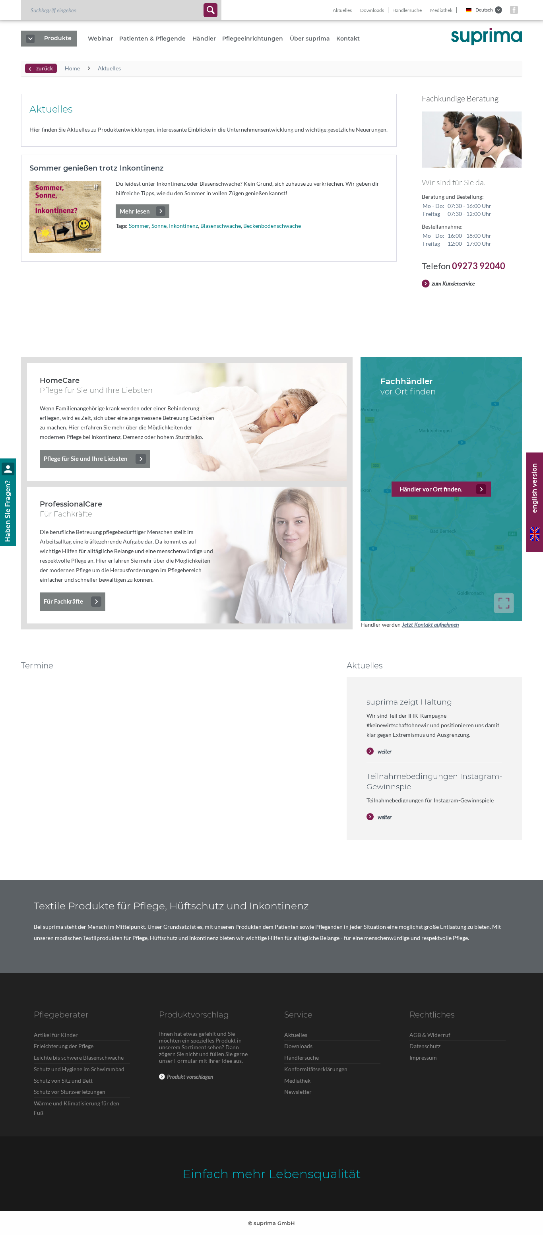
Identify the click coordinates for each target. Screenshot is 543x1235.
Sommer (139, 225)
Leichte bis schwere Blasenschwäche (79, 1057)
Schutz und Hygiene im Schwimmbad (79, 1069)
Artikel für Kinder (56, 1034)
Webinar (100, 38)
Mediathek (441, 10)
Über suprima (310, 38)
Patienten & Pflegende (152, 38)
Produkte (58, 38)
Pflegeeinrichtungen (252, 38)
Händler (204, 38)
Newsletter (298, 1091)
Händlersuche (407, 10)
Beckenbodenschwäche (272, 225)
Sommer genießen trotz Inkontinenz (96, 168)
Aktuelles (342, 10)
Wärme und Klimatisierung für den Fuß (76, 1108)
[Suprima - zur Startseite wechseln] (486, 37)
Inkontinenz (183, 225)
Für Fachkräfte (63, 601)
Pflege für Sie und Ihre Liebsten (86, 458)
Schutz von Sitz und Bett (63, 1080)
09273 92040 (478, 265)
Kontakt (348, 38)
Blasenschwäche (220, 225)
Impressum (423, 1057)
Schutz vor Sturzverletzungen (69, 1091)
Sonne (159, 225)
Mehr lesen (135, 211)
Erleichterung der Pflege (63, 1046)
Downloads (372, 10)
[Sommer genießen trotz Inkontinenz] (65, 217)
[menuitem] (121, 10)
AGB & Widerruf (429, 1034)
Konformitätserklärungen (315, 1069)
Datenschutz (424, 1046)
